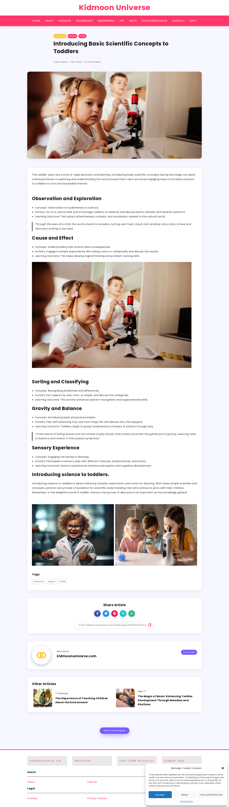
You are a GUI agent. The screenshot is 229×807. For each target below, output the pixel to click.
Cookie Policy (186, 801)
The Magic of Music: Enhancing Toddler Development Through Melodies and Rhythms (165, 700)
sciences (38, 581)
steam (51, 581)
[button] (222, 768)
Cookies (32, 798)
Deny (185, 794)
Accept (160, 794)
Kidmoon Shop (174, 760)
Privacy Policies (97, 798)
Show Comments (114, 730)
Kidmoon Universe (114, 7)
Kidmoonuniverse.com (45, 760)
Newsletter (83, 760)
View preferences (211, 794)
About (31, 782)
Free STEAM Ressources (136, 760)
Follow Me (189, 652)
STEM (62, 581)
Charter (92, 782)
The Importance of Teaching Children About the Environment (81, 700)
